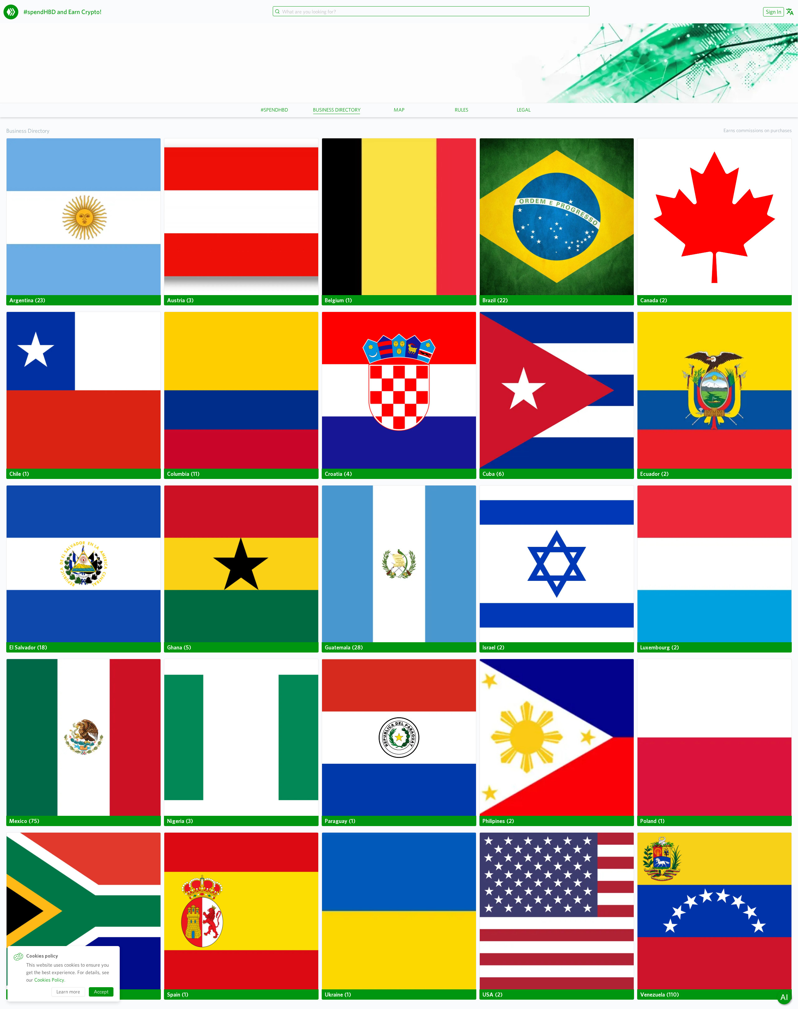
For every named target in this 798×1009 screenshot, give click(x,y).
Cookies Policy (49, 980)
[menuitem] (773, 11)
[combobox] (431, 12)
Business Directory (28, 130)
